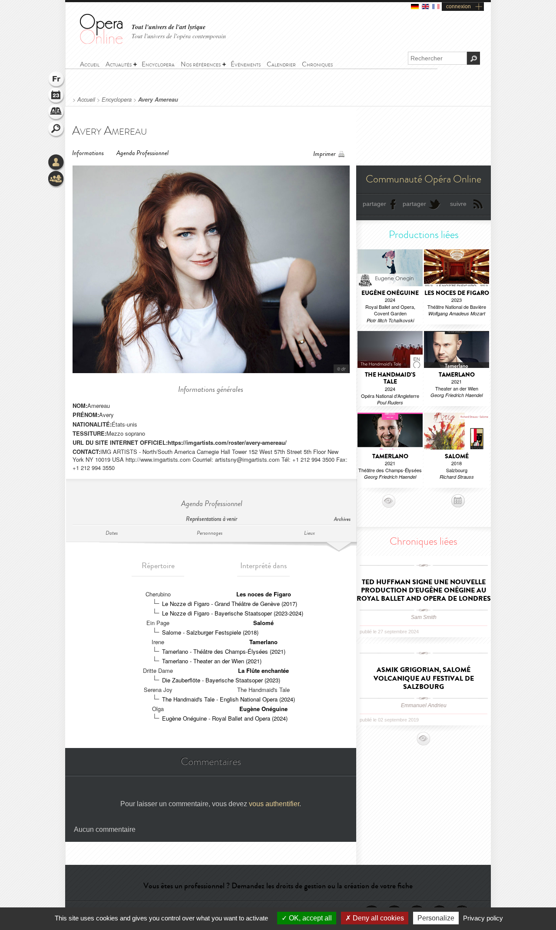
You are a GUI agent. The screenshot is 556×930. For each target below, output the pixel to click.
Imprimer (324, 154)
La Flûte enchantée (263, 670)
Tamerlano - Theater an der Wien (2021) (211, 661)
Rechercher (56, 129)
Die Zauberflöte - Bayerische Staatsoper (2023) (221, 680)
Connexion (56, 163)
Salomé (263, 623)
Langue (56, 80)
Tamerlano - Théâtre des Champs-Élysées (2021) (223, 651)
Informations (88, 153)
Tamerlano (263, 642)
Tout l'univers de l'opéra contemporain (179, 36)
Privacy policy (483, 918)
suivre (458, 203)
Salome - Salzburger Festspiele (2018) (210, 632)
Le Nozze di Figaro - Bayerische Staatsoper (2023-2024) (232, 613)
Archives (342, 519)
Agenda (56, 96)
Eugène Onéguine (263, 709)
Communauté (56, 179)
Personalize (435, 918)
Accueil (86, 99)
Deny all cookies (377, 918)
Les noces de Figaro (263, 594)
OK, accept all (309, 918)
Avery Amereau (158, 99)
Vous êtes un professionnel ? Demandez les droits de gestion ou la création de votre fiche (278, 885)
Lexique (56, 113)
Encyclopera (117, 99)
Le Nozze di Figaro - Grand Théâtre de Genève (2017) (229, 603)
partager (374, 203)
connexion (458, 6)
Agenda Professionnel (142, 153)
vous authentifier (274, 804)
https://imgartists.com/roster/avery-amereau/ (227, 442)
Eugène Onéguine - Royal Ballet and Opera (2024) (225, 718)
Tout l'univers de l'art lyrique (168, 27)
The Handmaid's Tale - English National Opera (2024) (228, 699)
